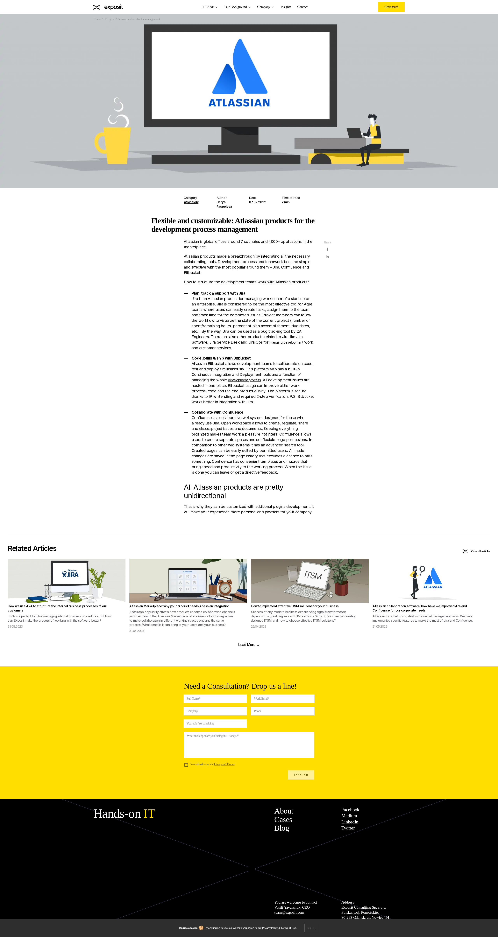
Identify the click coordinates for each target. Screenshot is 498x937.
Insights (286, 7)
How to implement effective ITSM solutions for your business (295, 606)
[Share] (327, 249)
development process (244, 380)
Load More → (249, 645)
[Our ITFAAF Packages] (108, 6)
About (283, 811)
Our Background (235, 7)
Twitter (348, 827)
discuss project (210, 429)
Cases (283, 819)
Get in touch (391, 7)
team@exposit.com (289, 912)
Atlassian (191, 202)
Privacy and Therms (224, 764)
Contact (302, 7)
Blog (108, 19)
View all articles (480, 551)
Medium (349, 815)
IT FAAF (208, 7)
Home (97, 19)
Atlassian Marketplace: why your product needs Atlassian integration (179, 606)
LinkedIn (349, 821)
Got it (312, 927)
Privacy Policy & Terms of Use (279, 927)
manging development (286, 342)
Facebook (350, 809)
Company (263, 7)
